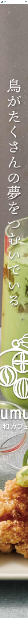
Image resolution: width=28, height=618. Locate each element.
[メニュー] (26, 1)
